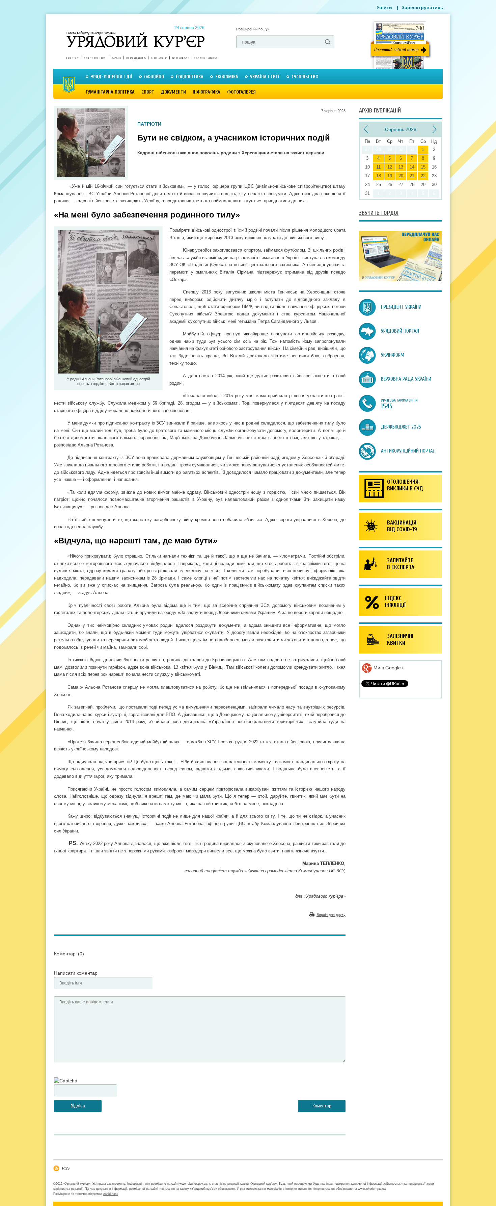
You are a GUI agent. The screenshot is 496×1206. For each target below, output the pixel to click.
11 (378, 167)
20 (400, 175)
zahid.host (110, 1194)
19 (389, 175)
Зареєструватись (422, 7)
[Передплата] (400, 279)
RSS (66, 1168)
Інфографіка (206, 92)
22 (423, 175)
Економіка (226, 77)
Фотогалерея (241, 92)
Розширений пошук (252, 29)
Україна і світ (265, 77)
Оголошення (95, 58)
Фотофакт (180, 58)
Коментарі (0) (69, 953)
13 (400, 167)
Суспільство (305, 77)
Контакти (159, 58)
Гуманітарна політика (110, 92)
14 (412, 167)
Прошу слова (205, 58)
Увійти (384, 7)
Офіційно (154, 77)
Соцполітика (189, 77)
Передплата (136, 58)
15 (423, 167)
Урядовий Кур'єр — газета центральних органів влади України (135, 33)
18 (378, 175)
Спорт (147, 92)
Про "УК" (72, 58)
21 (412, 175)
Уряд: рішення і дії (111, 77)
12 (389, 167)
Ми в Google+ (388, 667)
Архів (116, 58)
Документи (173, 92)
